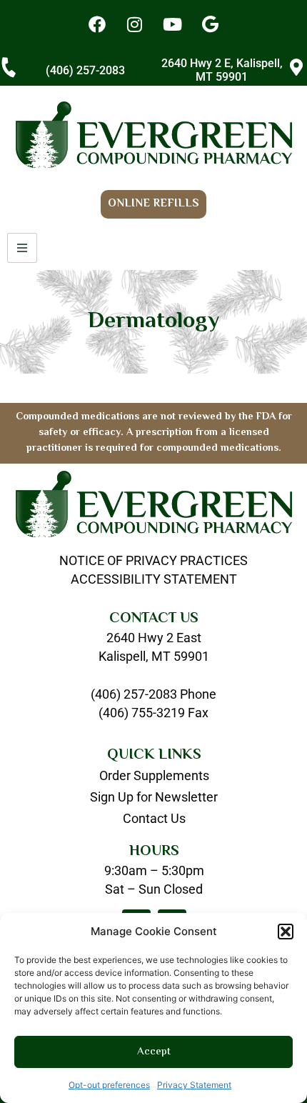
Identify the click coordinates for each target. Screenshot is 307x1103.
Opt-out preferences (109, 1084)
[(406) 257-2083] (8, 67)
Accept (154, 1052)
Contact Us (154, 819)
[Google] (210, 24)
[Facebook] (97, 24)
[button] (285, 931)
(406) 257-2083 (85, 70)
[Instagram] (135, 24)
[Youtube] (173, 24)
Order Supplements (154, 776)
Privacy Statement (194, 1084)
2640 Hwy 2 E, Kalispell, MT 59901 (222, 70)
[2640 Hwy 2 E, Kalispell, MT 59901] (296, 67)
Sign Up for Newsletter (154, 797)
